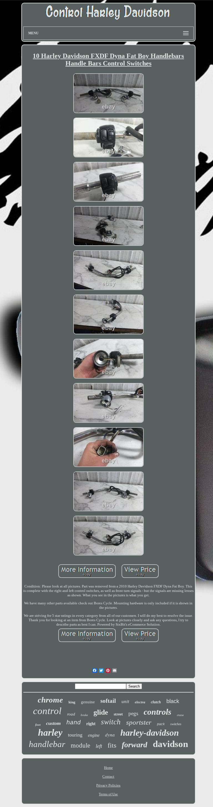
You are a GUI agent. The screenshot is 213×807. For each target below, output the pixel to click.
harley (50, 732)
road (71, 714)
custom (53, 723)
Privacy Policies (108, 785)
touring (75, 735)
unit (125, 701)
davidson (170, 744)
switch (111, 722)
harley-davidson (149, 733)
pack (161, 724)
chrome (50, 699)
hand (73, 722)
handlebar (47, 744)
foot (37, 724)
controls (157, 711)
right (90, 723)
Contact (108, 776)
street (118, 714)
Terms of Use (108, 794)
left (99, 746)
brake (84, 715)
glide (100, 712)
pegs (133, 713)
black (172, 701)
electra (140, 702)
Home (108, 768)
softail (108, 701)
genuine (88, 702)
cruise (180, 715)
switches (175, 724)
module (80, 745)
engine (94, 735)
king (72, 702)
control (47, 711)
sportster (138, 722)
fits (112, 745)
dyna (110, 735)
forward (134, 744)
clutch (156, 702)
